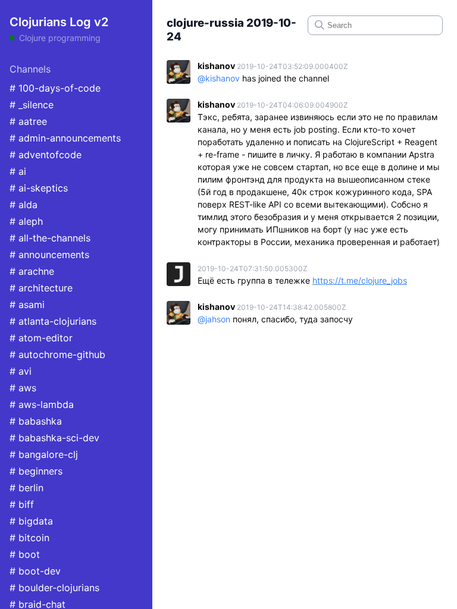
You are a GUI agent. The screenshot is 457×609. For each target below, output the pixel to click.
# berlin (26, 488)
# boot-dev (35, 571)
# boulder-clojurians (54, 588)
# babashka (36, 421)
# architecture (41, 288)
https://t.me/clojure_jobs (359, 280)
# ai (18, 171)
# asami (27, 304)
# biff (22, 504)
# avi (21, 371)
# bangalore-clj (44, 454)
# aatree (28, 121)
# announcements (49, 254)
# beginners (36, 471)
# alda (23, 205)
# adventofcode (46, 155)
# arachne (32, 271)
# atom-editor (41, 338)
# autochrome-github (57, 354)
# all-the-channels (50, 238)
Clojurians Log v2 (59, 22)
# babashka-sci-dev (54, 438)
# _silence (32, 105)
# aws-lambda (42, 404)
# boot (25, 554)
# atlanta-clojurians (53, 321)
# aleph (26, 221)
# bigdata (31, 521)
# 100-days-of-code (55, 88)
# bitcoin (29, 538)
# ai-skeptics (39, 188)
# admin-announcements (65, 138)
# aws (23, 388)
